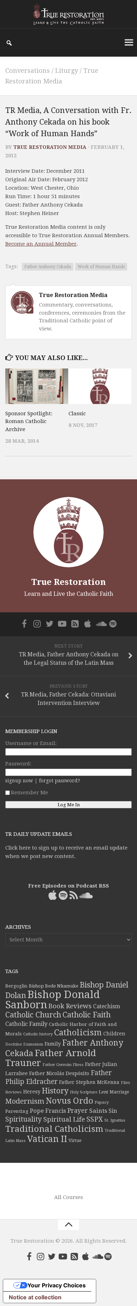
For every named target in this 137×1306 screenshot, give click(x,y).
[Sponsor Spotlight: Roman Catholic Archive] (36, 386)
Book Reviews (70, 1006)
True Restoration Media (49, 147)
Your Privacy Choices (56, 1285)
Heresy (31, 1091)
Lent (103, 1091)
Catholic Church (33, 1014)
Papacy (101, 1102)
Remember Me (29, 792)
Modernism (24, 1101)
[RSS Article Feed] (75, 623)
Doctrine (13, 1044)
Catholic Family (26, 1024)
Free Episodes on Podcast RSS (68, 886)
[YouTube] (62, 623)
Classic (77, 413)
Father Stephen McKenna (89, 1082)
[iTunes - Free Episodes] (87, 623)
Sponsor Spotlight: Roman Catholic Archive (28, 421)
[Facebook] (24, 623)
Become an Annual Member (41, 244)
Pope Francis (48, 1111)
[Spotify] (113, 623)
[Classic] (99, 386)
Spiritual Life (64, 1119)
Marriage (119, 1092)
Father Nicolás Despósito (59, 1073)
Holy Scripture (83, 1092)
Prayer (77, 1110)
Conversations (27, 70)
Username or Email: (31, 743)
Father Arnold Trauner (50, 1058)
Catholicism (78, 1032)
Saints (98, 1110)
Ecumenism (33, 1044)
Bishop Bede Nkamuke (53, 986)
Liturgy (66, 70)
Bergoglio (16, 986)
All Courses (68, 1197)
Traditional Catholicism (54, 1129)
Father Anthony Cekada (47, 266)
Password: (18, 764)
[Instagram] (37, 623)
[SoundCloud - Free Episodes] (100, 623)
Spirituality (23, 1119)
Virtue (74, 1140)
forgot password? (59, 780)
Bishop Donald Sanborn (52, 1000)
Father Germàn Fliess (63, 1064)
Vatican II (47, 1139)
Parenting (16, 1111)
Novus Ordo (69, 1101)
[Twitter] (49, 623)
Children (114, 1033)
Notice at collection (35, 1297)
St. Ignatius (114, 1120)
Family (53, 1044)
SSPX (94, 1119)
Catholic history (38, 1034)
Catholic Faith (87, 1014)
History (55, 1090)
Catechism (106, 1006)
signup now (19, 780)
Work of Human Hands (101, 266)
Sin (113, 1111)
